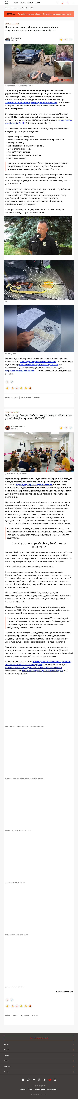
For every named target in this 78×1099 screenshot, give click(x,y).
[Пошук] (68, 3)
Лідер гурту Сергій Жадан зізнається (34, 484)
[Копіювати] (71, 39)
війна (7, 1015)
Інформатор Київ (40, 1089)
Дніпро (15, 3)
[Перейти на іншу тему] (62, 3)
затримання (26, 397)
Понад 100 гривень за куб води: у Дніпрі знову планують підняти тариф (44, 14)
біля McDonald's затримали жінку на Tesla (38, 364)
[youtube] (50, 1080)
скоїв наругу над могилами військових (38, 361)
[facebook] (23, 1080)
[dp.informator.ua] (6, 2)
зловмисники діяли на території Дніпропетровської (31, 102)
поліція (37, 397)
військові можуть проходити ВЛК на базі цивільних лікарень (33, 667)
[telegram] (34, 1080)
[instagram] (28, 1080)
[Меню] (73, 3)
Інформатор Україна (26, 1089)
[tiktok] (44, 1080)
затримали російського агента (19, 370)
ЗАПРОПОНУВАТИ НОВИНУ (39, 1038)
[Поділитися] (66, 39)
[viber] (39, 1080)
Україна (30, 3)
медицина (24, 1015)
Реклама (37, 3)
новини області (11, 397)
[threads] (55, 1080)
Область (22, 3)
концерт (35, 1015)
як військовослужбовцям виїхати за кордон (42, 670)
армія (15, 1015)
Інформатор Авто (52, 1089)
